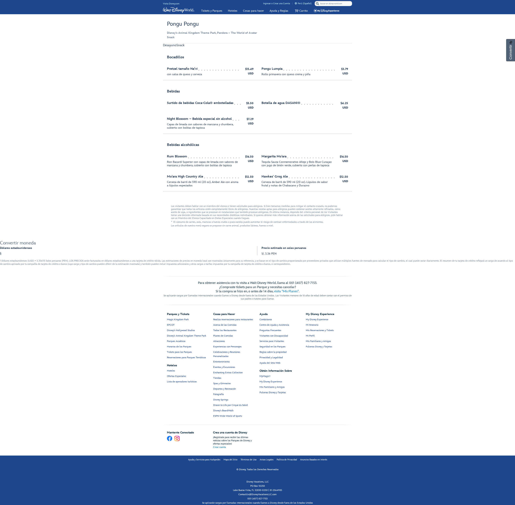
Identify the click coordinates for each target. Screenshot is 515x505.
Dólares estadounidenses (16, 248)
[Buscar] (317, 3)
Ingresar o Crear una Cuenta (276, 3)
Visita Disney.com (171, 3)
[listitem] (257, 65)
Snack (170, 37)
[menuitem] (296, 3)
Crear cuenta (219, 447)
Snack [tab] (180, 45)
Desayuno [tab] (169, 45)
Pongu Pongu (183, 24)
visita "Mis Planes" (286, 291)
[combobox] (333, 3)
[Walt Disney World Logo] (178, 10)
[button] (300, 10)
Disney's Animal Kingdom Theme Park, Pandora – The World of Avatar (212, 33)
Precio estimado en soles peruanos (284, 248)
